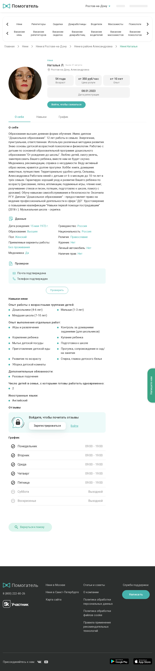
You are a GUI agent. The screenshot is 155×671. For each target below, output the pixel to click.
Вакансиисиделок (58, 33)
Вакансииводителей (96, 33)
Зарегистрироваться (47, 425)
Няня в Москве (55, 585)
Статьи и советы (94, 585)
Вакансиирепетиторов (38, 33)
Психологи (135, 24)
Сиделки (58, 24)
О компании (91, 592)
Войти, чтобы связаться (66, 104)
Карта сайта (53, 599)
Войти (74, 425)
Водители (96, 24)
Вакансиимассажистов (116, 33)
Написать (136, 594)
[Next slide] (148, 24)
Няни (19, 24)
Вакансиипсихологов (135, 33)
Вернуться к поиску (32, 527)
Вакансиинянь (19, 33)
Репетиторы (39, 24)
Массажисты (115, 24)
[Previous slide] (7, 24)
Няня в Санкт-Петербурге (62, 592)
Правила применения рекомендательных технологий (97, 627)
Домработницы (77, 24)
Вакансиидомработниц (77, 33)
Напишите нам (151, 386)
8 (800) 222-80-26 (14, 593)
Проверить (57, 290)
